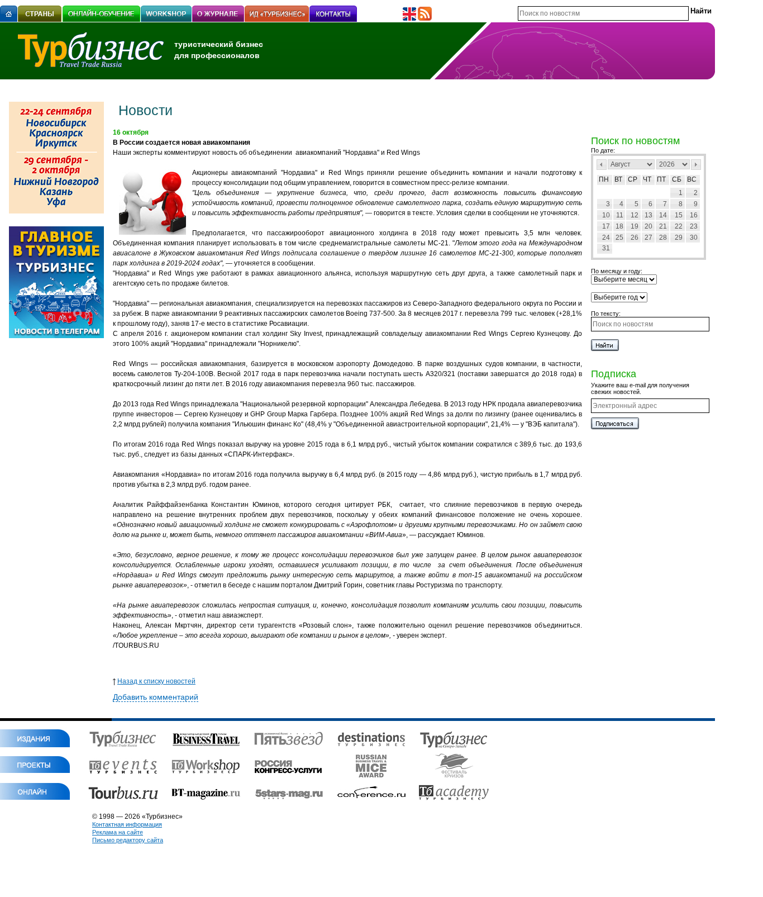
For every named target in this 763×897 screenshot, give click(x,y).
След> (696, 164)
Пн (604, 179)
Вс (692, 179)
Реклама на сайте (117, 832)
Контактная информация (127, 824)
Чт (647, 179)
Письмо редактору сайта (127, 840)
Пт (661, 179)
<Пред (602, 164)
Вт (618, 179)
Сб (676, 179)
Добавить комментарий (155, 696)
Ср (632, 179)
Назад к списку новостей (156, 681)
